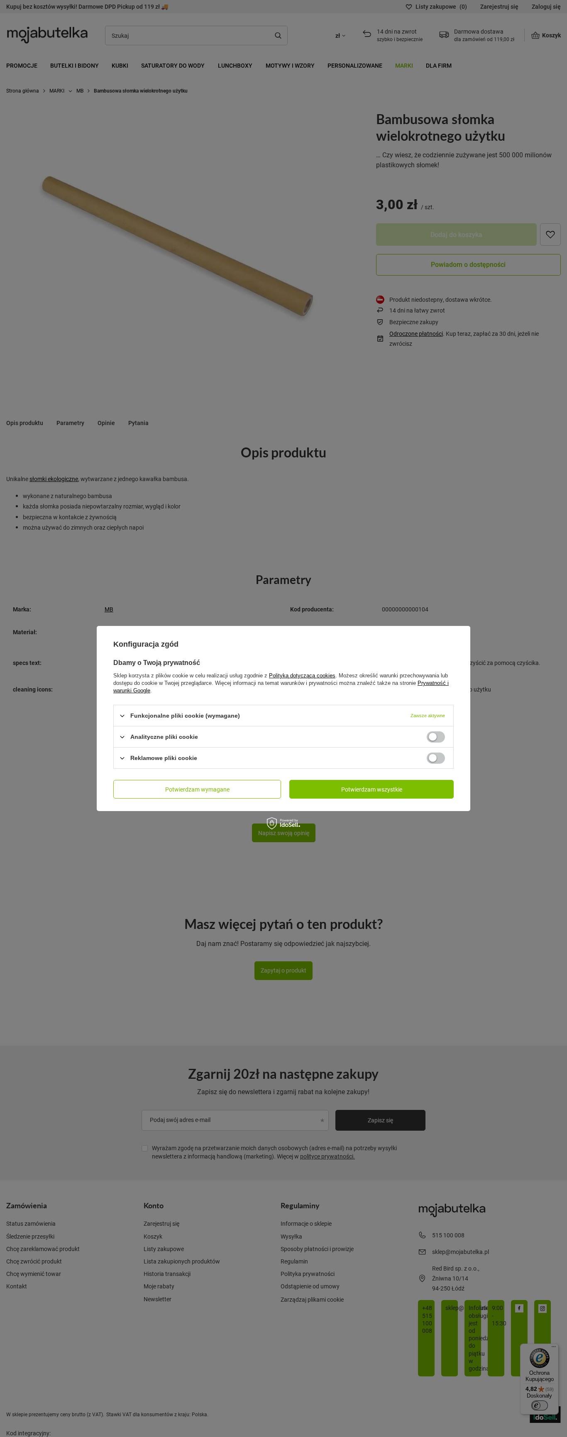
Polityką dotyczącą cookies (302, 675)
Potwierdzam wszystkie (371, 789)
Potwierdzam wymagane (197, 789)
